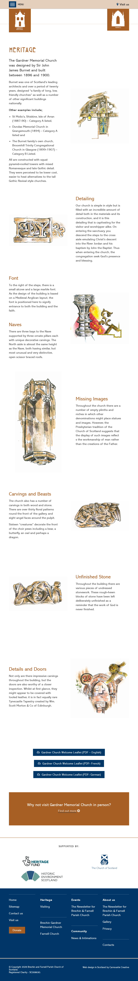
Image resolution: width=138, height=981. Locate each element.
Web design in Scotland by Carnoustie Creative (106, 967)
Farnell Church (49, 933)
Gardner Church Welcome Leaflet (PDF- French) (71, 763)
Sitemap (14, 906)
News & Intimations (83, 938)
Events (75, 900)
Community (79, 931)
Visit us (13, 920)
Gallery (107, 921)
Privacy (107, 928)
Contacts (108, 944)
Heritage (46, 900)
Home (12, 900)
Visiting (45, 906)
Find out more (67, 810)
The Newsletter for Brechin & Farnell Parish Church (83, 911)
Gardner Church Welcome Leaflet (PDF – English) (71, 752)
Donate (17, 930)
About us (109, 900)
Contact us (16, 913)
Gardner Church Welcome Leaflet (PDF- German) (71, 774)
